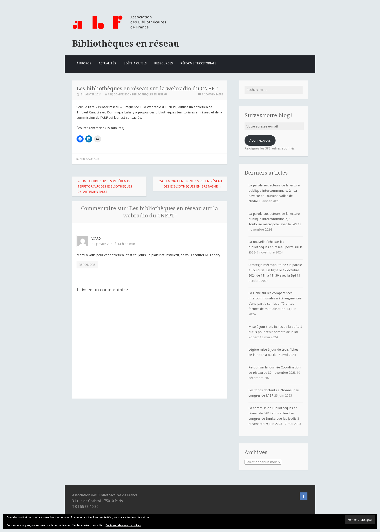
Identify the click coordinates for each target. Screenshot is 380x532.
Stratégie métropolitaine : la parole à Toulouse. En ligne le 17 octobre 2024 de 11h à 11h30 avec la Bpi (275, 270)
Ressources (163, 63)
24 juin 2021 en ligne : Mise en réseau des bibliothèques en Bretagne (190, 183)
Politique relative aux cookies (123, 525)
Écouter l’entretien (90, 128)
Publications (89, 159)
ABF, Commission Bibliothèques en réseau (137, 94)
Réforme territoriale (198, 63)
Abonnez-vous (260, 140)
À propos (84, 63)
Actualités (107, 63)
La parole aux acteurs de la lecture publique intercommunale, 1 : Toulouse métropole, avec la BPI (274, 219)
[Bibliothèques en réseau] (119, 29)
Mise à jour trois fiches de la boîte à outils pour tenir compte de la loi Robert (275, 332)
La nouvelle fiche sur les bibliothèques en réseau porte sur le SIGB (275, 247)
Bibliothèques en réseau (125, 43)
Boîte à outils (135, 63)
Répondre (87, 265)
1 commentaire (212, 94)
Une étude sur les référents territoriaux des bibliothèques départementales (104, 186)
